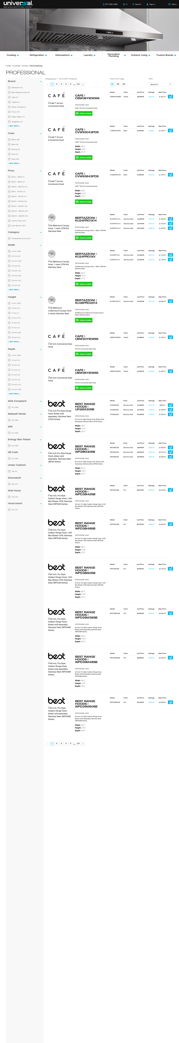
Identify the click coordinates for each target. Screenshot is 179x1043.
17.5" (80, 278)
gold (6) (15, 154)
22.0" (80, 431)
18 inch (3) (16, 365)
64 (124, 84)
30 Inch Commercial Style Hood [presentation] (85, 349)
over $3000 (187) (19, 226)
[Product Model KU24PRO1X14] (60, 228)
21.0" (80, 152)
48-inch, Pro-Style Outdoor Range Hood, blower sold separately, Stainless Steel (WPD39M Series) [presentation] (88, 674)
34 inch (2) (16, 266)
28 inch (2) (16, 337)
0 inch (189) (16, 251)
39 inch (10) (16, 280)
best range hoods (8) (21, 92)
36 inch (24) (16, 276)
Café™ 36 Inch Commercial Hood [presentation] (86, 108)
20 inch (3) (16, 370)
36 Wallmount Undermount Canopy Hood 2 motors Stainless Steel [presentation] (89, 314)
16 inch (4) (16, 328)
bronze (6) (16, 149)
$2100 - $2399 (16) (19, 206)
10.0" (80, 428)
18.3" (80, 275)
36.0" (80, 190)
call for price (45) (19, 221)
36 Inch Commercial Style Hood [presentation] (85, 383)
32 (118, 84)
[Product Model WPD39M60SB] (60, 713)
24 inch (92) (16, 389)
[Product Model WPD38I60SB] (60, 578)
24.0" (80, 273)
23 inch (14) (16, 384)
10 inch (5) (16, 308)
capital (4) (16, 102)
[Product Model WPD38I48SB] (60, 534)
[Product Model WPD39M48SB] (60, 669)
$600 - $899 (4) (18, 182)
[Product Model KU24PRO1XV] (60, 264)
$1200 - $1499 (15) (19, 201)
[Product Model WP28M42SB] (60, 457)
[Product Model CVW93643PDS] (60, 183)
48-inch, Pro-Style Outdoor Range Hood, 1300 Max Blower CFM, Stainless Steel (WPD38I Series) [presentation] (90, 540)
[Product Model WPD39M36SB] (60, 624)
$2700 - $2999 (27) (20, 211)
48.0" (80, 425)
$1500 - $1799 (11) (19, 196)
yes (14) (15, 484)
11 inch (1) (15, 313)
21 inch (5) (16, 375)
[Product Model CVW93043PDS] (60, 138)
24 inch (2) (16, 256)
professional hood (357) (21, 238)
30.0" (80, 146)
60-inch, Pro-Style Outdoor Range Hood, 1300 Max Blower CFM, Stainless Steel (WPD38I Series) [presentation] (90, 585)
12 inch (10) (16, 318)
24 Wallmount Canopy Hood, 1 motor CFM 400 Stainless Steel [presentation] (90, 267)
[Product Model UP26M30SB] (60, 415)
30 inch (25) (16, 261)
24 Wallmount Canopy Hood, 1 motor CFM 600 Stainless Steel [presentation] (90, 231)
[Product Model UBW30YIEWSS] (60, 345)
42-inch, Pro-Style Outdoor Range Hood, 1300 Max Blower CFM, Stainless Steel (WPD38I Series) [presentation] (90, 506)
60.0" (80, 468)
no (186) (15, 407)
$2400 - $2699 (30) (20, 216)
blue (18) (15, 144)
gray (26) (15, 159)
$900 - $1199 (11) (19, 191)
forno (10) (16, 112)
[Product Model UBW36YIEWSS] (60, 379)
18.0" (80, 149)
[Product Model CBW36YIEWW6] (60, 104)
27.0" (80, 552)
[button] (25, 87)
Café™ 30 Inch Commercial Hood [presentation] (86, 142)
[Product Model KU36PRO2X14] (60, 310)
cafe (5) (15, 97)
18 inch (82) (16, 332)
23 (78, 84)
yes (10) (15, 510)
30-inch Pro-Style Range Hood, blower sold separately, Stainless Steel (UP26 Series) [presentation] (89, 420)
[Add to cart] (170, 96)
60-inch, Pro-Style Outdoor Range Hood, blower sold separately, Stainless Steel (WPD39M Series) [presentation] (88, 718)
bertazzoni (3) (17, 87)
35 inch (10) (16, 271)
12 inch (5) (16, 360)
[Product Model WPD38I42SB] (60, 499)
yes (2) (14, 471)
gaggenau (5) (17, 122)
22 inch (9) (16, 380)
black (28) (16, 139)
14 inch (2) (16, 323)
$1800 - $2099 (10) (19, 187)
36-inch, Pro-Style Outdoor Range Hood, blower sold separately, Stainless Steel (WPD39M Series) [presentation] (88, 629)
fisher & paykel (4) (19, 107)
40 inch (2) (16, 285)
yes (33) (15, 497)
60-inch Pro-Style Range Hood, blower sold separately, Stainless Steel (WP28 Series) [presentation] (89, 463)
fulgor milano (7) (18, 117)
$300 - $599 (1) (18, 177)
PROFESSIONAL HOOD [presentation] (82, 105)
